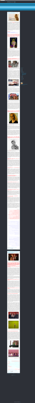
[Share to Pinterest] (12, 248)
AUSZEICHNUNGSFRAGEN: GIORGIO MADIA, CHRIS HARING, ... (24, 74)
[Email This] (10, 248)
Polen (9, 372)
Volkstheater (11, 372)
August (22, 72)
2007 (21, 71)
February (22, 78)
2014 (21, 69)
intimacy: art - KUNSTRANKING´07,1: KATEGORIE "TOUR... (24, 73)
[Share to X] (11, 248)
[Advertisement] (11, 6)
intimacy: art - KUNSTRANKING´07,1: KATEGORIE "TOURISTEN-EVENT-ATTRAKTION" (13, 12)
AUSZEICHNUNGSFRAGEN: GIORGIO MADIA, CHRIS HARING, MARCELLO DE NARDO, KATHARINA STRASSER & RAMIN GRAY (13, 252)
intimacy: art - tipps (11, 1)
